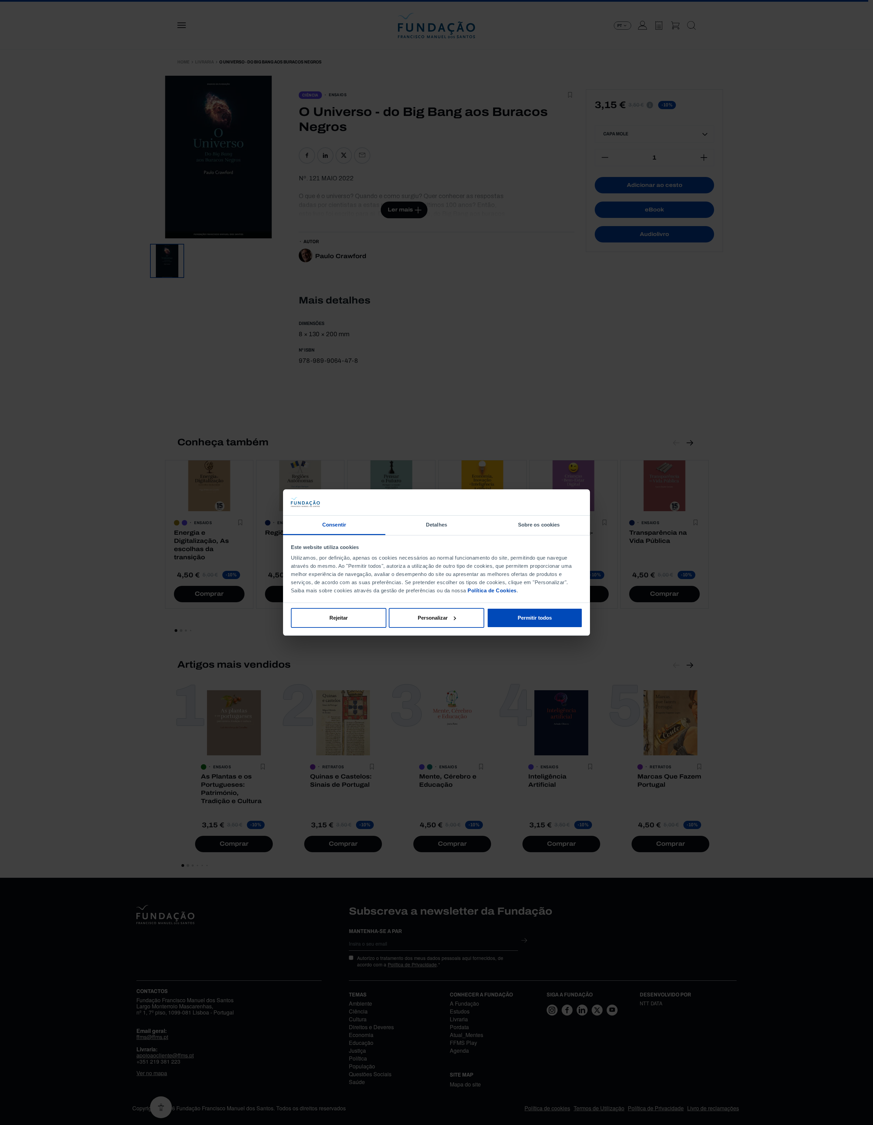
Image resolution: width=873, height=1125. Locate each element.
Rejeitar (338, 618)
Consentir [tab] (334, 525)
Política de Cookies (492, 590)
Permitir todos (535, 618)
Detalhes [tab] (436, 525)
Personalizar (433, 618)
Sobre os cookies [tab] (539, 525)
